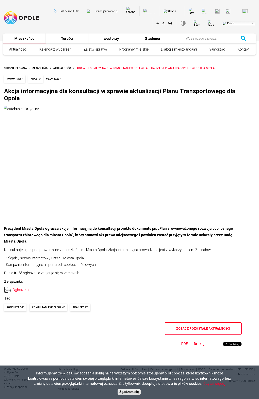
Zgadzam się (129, 392)
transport (80, 307)
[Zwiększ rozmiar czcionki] (170, 23)
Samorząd (217, 49)
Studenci (152, 38)
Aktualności (18, 49)
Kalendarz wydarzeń (55, 49)
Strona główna (15, 68)
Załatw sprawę (95, 49)
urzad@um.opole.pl (107, 11)
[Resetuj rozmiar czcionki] (163, 23)
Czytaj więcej (214, 383)
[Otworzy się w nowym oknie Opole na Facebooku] (217, 11)
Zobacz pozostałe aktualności (203, 328)
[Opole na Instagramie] (228, 11)
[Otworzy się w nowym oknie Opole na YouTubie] (245, 11)
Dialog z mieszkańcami (179, 49)
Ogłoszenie (21, 290)
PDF (184, 344)
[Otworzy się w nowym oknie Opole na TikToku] (254, 11)
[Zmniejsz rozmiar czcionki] (157, 23)
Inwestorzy (110, 38)
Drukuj (199, 344)
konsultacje (15, 307)
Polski (230, 23)
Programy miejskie (134, 49)
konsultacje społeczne (48, 307)
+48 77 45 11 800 (69, 11)
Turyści (67, 38)
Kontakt (243, 49)
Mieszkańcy (24, 38)
